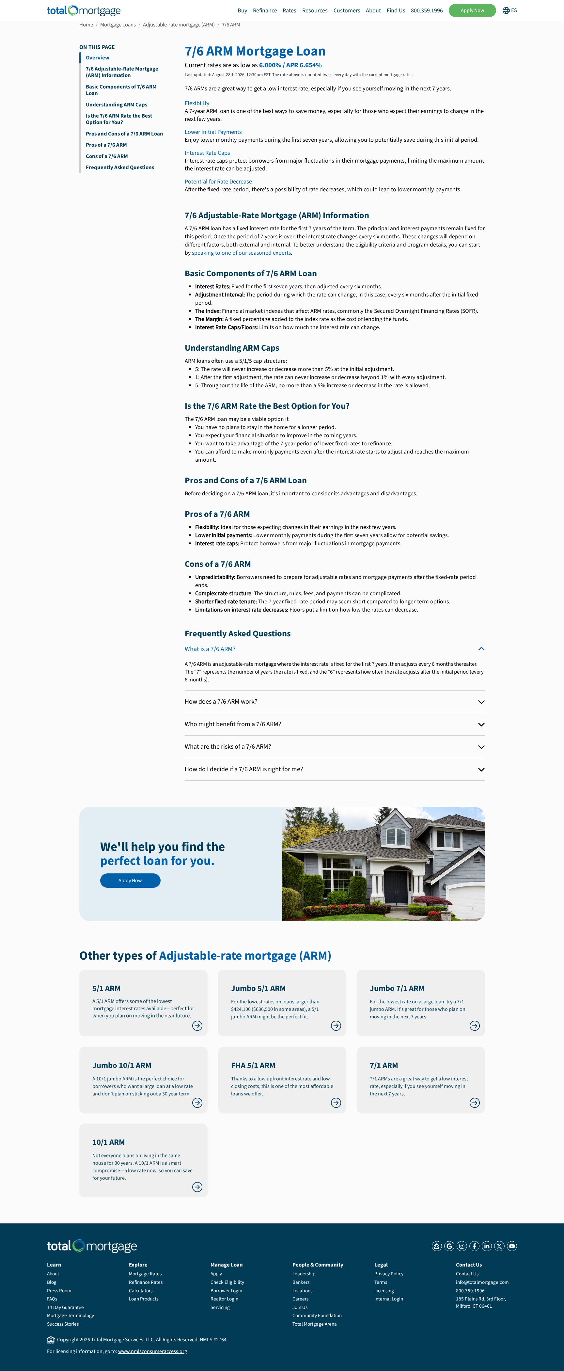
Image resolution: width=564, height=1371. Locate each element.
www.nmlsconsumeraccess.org (152, 1351)
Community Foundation (317, 1315)
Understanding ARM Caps (116, 105)
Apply (216, 1273)
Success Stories (63, 1324)
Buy (242, 11)
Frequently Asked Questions (120, 167)
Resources (315, 11)
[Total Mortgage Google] (449, 1246)
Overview (97, 58)
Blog (51, 1282)
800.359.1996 (427, 11)
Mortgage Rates (145, 1273)
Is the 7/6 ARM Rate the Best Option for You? (119, 119)
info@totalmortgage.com (482, 1282)
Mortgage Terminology (70, 1315)
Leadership (303, 1273)
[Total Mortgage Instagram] (462, 1246)
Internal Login (388, 1298)
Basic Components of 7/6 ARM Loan (121, 90)
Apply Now (472, 10)
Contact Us (467, 1273)
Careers (300, 1298)
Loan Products (143, 1298)
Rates (289, 11)
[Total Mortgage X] (499, 1246)
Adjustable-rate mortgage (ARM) (179, 25)
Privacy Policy (388, 1273)
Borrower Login (226, 1290)
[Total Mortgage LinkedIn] (487, 1246)
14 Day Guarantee (65, 1307)
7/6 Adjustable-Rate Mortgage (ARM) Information (122, 72)
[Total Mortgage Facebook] (474, 1246)
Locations (302, 1290)
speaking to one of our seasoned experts (241, 253)
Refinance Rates (146, 1282)
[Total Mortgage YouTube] (512, 1246)
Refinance (265, 11)
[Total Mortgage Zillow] (437, 1246)
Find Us (396, 11)
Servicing (220, 1307)
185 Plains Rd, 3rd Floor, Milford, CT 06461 (481, 1302)
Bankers (300, 1282)
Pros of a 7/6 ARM (106, 145)
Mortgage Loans (118, 25)
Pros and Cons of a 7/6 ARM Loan (124, 134)
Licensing (384, 1290)
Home (86, 25)
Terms (380, 1282)
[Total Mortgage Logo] (92, 1246)
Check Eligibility (227, 1282)
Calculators (140, 1290)
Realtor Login (224, 1298)
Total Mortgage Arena (314, 1324)
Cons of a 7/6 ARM (107, 156)
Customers (347, 11)
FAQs (52, 1298)
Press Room (59, 1290)
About (373, 11)
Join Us (299, 1307)
